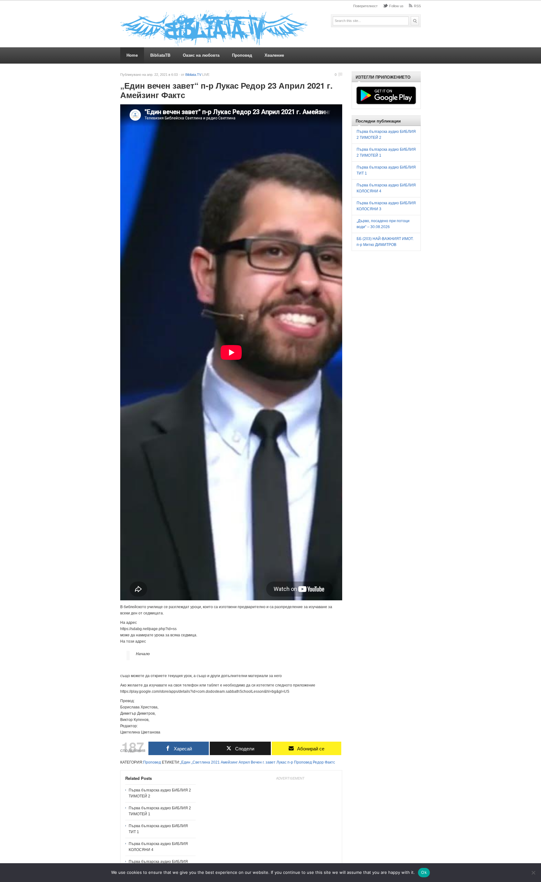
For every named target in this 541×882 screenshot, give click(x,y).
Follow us (396, 6)
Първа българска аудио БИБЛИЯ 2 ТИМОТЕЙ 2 (160, 793)
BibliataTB (160, 55)
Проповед (242, 55)
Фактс (330, 762)
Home (132, 55)
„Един (185, 762)
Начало (143, 654)
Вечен (256, 762)
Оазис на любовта (201, 55)
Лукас (281, 762)
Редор (318, 762)
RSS (417, 6)
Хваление (274, 55)
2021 (215, 762)
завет (270, 762)
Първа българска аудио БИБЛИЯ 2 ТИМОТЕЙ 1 (160, 811)
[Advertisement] (290, 822)
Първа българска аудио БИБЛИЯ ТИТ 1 (158, 829)
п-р (290, 762)
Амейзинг (229, 762)
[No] (533, 872)
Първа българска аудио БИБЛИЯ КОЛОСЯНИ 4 (158, 847)
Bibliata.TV (193, 74)
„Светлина (200, 762)
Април (244, 762)
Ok (424, 872)
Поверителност (365, 6)
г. (264, 762)
